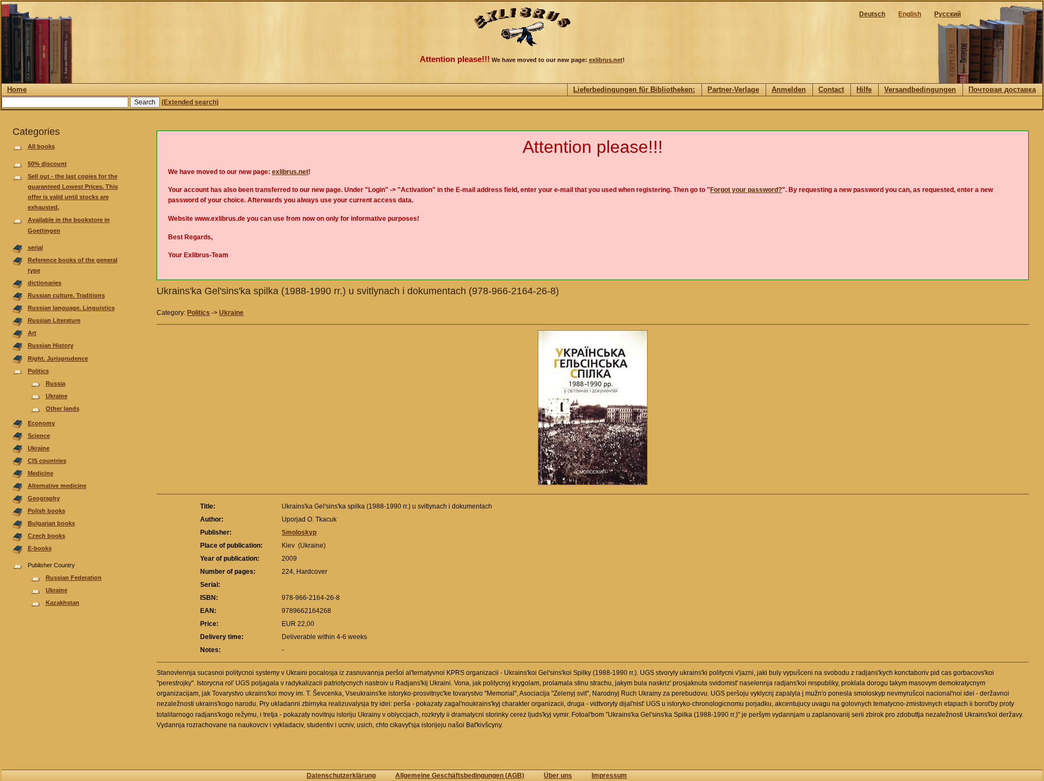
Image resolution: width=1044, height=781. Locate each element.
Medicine (40, 473)
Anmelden (789, 89)
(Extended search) (190, 102)
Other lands (62, 408)
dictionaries (44, 283)
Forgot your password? (746, 190)
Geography (44, 498)
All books (41, 146)
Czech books (46, 535)
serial (35, 247)
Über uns (558, 775)
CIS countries (47, 460)
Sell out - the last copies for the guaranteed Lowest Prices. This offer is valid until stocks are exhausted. (73, 192)
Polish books (46, 510)
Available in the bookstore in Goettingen (69, 224)
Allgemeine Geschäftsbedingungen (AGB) (459, 775)
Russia (55, 383)
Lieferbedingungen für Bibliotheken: (634, 89)
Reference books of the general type (72, 265)
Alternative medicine (57, 485)
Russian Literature (54, 320)
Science (39, 435)
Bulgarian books (51, 523)
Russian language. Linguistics (71, 308)
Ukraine (56, 396)
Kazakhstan (62, 602)
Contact (831, 89)
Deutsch (872, 14)
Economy (41, 423)
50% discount (47, 163)
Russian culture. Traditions (66, 295)
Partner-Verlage (733, 89)
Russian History (50, 345)
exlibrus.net (606, 60)
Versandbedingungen (920, 89)
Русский (947, 14)
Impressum (609, 775)
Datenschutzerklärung (341, 775)
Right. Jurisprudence (58, 358)
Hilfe (864, 89)
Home (17, 89)
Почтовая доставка (1002, 89)
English (909, 14)
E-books (40, 548)
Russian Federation (74, 577)
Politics (38, 371)
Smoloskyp (299, 532)
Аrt (32, 333)
